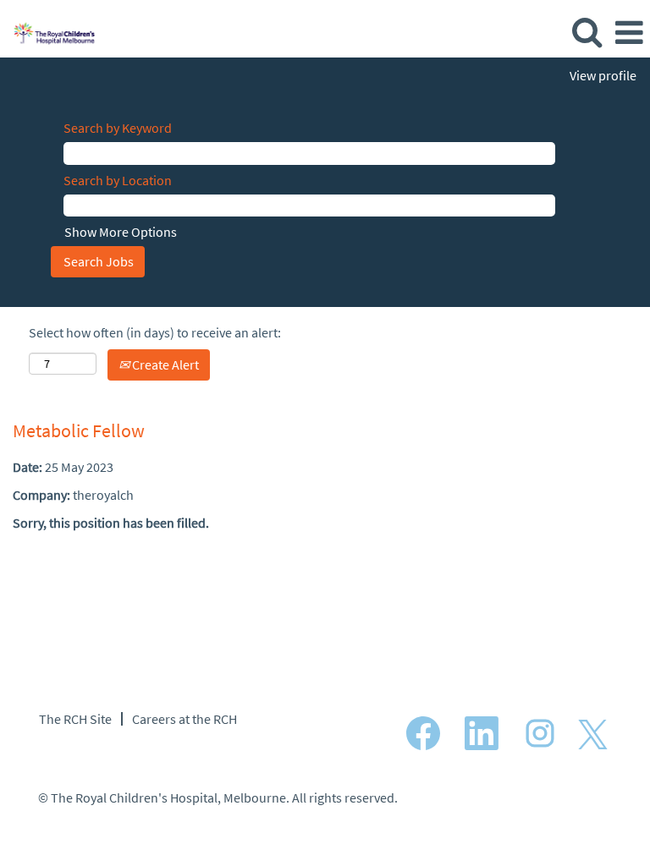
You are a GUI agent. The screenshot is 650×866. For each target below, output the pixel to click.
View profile (603, 75)
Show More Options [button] (120, 231)
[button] (629, 33)
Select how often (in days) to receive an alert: (155, 332)
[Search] (586, 32)
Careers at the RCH (184, 718)
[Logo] (48, 31)
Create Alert (164, 364)
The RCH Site (75, 718)
